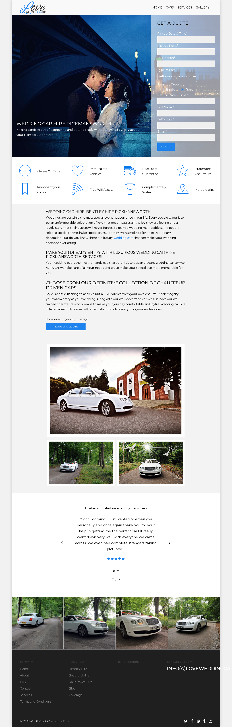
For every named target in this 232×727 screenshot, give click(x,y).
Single (170, 89)
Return (191, 89)
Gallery (202, 7)
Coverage (76, 695)
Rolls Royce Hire (80, 682)
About (24, 675)
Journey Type (168, 84)
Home (157, 7)
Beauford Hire (79, 675)
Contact (26, 688)
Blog (72, 688)
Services (184, 7)
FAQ (23, 682)
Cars (170, 7)
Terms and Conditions (35, 701)
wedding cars (123, 238)
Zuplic (66, 721)
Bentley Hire (78, 669)
